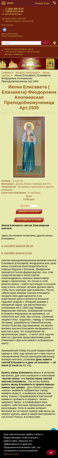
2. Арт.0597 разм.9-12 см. (16, 253)
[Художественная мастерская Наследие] (29, 63)
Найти (45, 43)
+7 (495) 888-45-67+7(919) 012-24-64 (14, 10)
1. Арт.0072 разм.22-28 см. (17, 245)
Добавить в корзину (29, 211)
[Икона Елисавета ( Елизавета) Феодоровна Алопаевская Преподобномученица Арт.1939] (29, 177)
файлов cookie (11, 454)
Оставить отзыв (29, 219)
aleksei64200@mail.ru (13, 14)
